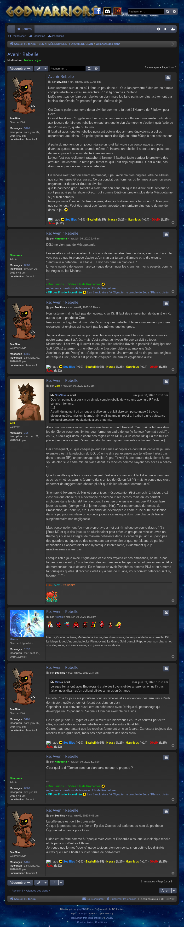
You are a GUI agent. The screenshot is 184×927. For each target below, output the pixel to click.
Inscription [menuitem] (174, 30)
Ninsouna (16, 255)
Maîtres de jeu (32, 60)
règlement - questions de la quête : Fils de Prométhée (81, 288)
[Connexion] (117, 11)
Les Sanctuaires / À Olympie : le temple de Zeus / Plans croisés (128, 292)
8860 (27, 265)
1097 (27, 649)
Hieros (14, 639)
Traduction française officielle (87, 917)
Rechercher (19, 36)
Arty (83, 913)
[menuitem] (158, 29)
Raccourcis (12, 30)
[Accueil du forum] (91, 11)
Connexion (39, 36)
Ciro (12, 422)
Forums (27, 29)
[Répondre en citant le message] (168, 78)
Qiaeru (109, 917)
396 (26, 432)
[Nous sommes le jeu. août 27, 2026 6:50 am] (172, 44)
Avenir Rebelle (23, 54)
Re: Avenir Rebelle (62, 233)
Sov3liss (15, 118)
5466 (27, 128)
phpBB (81, 909)
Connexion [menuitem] (166, 30)
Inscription (58, 36)
